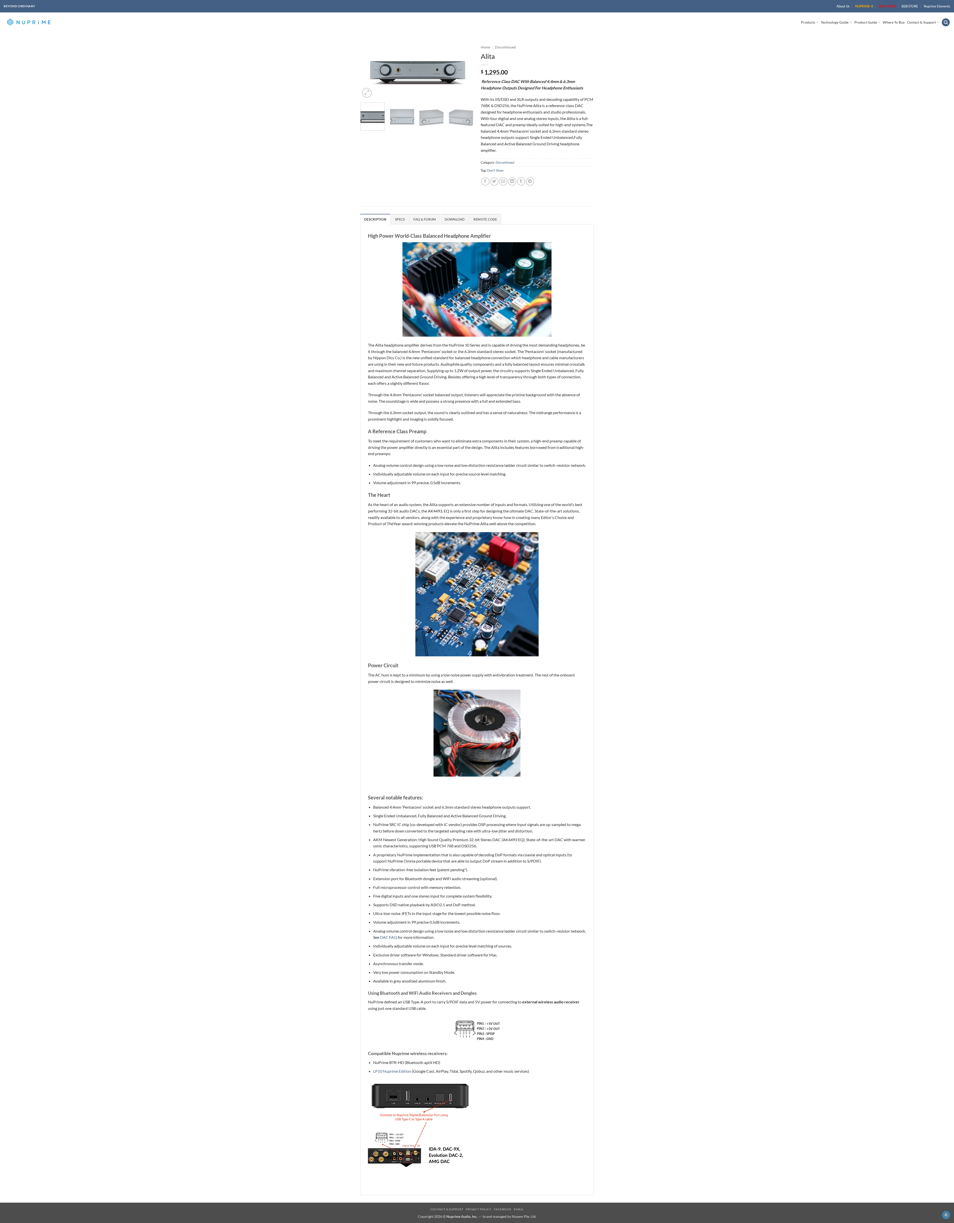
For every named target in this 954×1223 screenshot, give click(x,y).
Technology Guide (834, 22)
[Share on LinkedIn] (512, 181)
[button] (946, 22)
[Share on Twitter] (494, 181)
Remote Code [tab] (485, 219)
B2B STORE (910, 6)
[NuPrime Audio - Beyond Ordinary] (29, 22)
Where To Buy (894, 22)
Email (518, 1209)
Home (485, 47)
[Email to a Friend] (503, 181)
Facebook (502, 1209)
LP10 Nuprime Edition (392, 1071)
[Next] (464, 70)
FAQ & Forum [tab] (424, 219)
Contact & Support (921, 22)
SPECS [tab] (400, 219)
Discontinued (505, 47)
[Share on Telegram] (530, 181)
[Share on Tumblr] (521, 181)
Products (808, 22)
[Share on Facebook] (485, 181)
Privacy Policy (479, 1209)
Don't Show (495, 170)
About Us (843, 6)
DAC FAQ (388, 937)
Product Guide (865, 22)
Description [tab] (375, 219)
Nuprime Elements (937, 6)
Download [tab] (455, 219)
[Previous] (368, 70)
